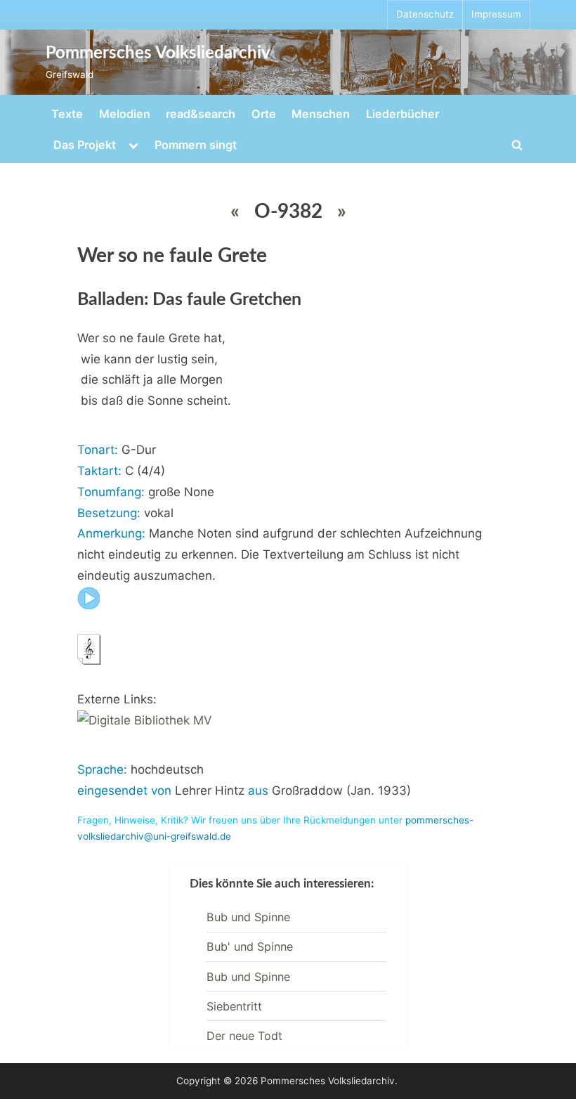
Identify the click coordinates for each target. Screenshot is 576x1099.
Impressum (496, 14)
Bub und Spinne (248, 917)
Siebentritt (234, 1006)
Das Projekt (84, 145)
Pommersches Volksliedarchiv (158, 53)
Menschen (321, 114)
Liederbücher (402, 114)
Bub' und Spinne (250, 946)
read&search (200, 114)
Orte (263, 114)
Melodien (124, 114)
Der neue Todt (244, 1036)
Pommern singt (196, 145)
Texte (67, 114)
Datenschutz (425, 14)
